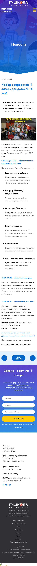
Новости (18, 536)
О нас (18, 527)
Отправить (18, 419)
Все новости (18, 358)
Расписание (18, 530)
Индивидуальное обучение (18, 542)
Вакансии (18, 539)
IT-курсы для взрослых (18, 524)
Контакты (18, 533)
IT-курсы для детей (18, 521)
